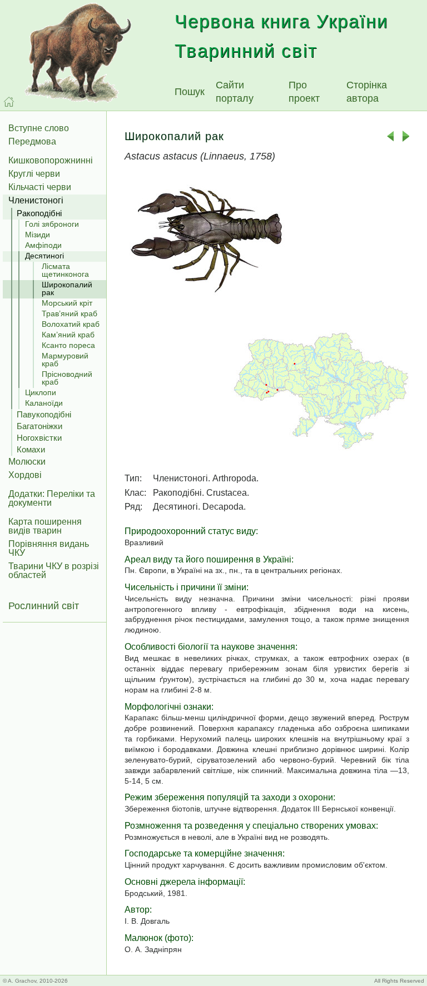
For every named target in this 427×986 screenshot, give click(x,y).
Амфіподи (43, 245)
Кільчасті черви (39, 187)
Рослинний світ (43, 605)
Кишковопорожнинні (50, 160)
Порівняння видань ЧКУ (48, 548)
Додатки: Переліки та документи (51, 498)
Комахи (31, 449)
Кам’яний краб (68, 334)
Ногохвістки (39, 437)
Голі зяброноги (52, 224)
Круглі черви (34, 173)
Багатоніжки (39, 426)
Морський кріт (67, 302)
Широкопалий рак (67, 288)
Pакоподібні (39, 213)
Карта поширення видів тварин (45, 526)
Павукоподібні (44, 414)
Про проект (304, 91)
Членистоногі (35, 200)
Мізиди (37, 234)
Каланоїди (44, 403)
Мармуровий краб (65, 359)
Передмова (32, 141)
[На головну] (9, 102)
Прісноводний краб (67, 378)
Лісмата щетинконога (65, 270)
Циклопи (40, 392)
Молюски (27, 461)
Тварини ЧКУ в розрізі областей (53, 570)
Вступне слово (38, 128)
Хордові (25, 475)
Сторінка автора (366, 91)
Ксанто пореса (68, 345)
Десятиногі (44, 255)
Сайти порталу (235, 91)
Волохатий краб (71, 324)
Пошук (190, 91)
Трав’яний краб (69, 313)
